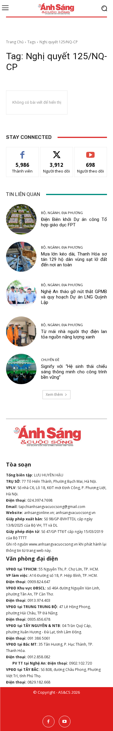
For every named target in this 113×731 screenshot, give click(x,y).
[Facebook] (48, 721)
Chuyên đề (50, 359)
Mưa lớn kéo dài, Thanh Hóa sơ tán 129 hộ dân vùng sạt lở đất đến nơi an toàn (74, 259)
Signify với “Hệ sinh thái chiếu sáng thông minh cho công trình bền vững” (74, 372)
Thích (22, 151)
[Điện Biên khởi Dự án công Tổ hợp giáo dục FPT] (21, 219)
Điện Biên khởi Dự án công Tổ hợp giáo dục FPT (74, 222)
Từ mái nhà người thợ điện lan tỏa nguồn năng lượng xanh (74, 334)
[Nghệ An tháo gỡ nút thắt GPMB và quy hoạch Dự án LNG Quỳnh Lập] (21, 294)
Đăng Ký (90, 151)
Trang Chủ (15, 41)
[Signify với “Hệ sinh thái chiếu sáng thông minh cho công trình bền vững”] (21, 369)
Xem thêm (54, 394)
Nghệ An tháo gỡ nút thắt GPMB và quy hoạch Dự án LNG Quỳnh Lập (74, 297)
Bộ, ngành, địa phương (62, 212)
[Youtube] (65, 721)
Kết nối (57, 151)
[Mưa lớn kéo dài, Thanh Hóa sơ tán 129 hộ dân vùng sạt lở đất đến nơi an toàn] (21, 257)
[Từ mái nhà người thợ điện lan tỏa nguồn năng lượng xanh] (21, 332)
